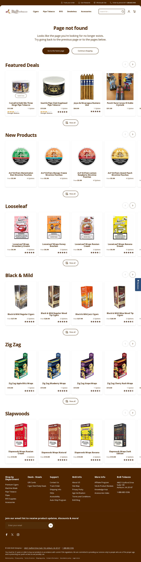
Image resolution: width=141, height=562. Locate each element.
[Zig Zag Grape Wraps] (87, 366)
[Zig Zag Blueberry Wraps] (54, 366)
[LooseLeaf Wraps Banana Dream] (120, 227)
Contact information (52, 558)
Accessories (10, 502)
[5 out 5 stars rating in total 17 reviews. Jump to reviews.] (62, 321)
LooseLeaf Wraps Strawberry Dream (21, 245)
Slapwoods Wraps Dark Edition (120, 452)
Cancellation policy (65, 558)
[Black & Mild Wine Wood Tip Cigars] (120, 296)
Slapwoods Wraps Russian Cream (20, 452)
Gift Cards (32, 482)
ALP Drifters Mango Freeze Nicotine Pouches (54, 174)
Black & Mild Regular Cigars (21, 314)
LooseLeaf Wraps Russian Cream (87, 245)
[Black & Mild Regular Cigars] (20, 296)
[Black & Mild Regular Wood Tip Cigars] (54, 296)
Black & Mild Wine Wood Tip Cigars (120, 314)
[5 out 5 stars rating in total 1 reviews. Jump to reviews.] (95, 111)
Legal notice (76, 558)
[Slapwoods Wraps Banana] (87, 435)
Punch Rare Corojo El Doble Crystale (120, 104)
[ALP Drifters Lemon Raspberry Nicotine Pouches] (87, 156)
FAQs (52, 493)
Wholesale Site (101, 3)
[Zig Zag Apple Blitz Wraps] (20, 366)
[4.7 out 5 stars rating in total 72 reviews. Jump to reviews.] (129, 391)
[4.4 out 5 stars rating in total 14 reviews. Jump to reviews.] (29, 460)
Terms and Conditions (81, 496)
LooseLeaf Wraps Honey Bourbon (54, 245)
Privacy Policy (77, 489)
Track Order (55, 486)
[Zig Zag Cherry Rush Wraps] (120, 366)
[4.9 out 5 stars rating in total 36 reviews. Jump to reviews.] (95, 321)
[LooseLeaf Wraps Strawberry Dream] (20, 227)
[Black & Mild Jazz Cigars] (87, 296)
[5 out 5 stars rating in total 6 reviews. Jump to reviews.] (95, 460)
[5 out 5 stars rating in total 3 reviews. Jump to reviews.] (129, 460)
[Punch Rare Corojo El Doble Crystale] (120, 86)
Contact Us (54, 482)
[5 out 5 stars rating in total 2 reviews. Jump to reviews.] (62, 112)
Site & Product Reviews (104, 486)
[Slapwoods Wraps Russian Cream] (20, 435)
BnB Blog (76, 500)
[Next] (133, 64)
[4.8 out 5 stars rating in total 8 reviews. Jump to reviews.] (29, 252)
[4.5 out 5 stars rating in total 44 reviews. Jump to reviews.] (29, 391)
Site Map (76, 486)
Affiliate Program (102, 482)
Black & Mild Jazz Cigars (86, 314)
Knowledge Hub (101, 489)
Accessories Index (102, 493)
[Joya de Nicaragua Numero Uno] (87, 86)
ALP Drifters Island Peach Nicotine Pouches (120, 174)
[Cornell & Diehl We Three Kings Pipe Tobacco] (20, 86)
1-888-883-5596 (123, 492)
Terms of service (29, 558)
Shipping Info (55, 489)
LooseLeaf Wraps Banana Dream (120, 245)
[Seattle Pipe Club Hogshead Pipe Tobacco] (54, 86)
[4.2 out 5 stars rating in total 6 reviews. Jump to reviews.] (95, 252)
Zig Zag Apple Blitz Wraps (21, 383)
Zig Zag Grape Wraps (87, 383)
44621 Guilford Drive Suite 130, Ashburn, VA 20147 (42, 548)
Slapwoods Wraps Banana (87, 452)
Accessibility (55, 496)
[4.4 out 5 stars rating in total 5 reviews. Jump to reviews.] (62, 252)
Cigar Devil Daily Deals (37, 486)
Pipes (7, 495)
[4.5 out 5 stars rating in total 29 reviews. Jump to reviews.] (129, 321)
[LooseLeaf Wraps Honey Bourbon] (54, 227)
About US (76, 482)
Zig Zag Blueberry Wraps (54, 383)
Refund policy (9, 558)
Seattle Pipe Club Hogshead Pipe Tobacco (54, 104)
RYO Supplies (10, 499)
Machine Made (11, 488)
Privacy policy (19, 558)
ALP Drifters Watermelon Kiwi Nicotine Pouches (21, 174)
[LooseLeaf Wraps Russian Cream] (87, 227)
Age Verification (78, 493)
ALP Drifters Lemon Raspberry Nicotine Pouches (87, 175)
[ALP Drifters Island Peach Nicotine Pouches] (120, 156)
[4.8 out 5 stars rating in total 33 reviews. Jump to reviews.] (29, 321)
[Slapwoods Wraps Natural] (54, 435)
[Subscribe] (50, 525)
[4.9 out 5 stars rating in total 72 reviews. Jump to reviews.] (62, 391)
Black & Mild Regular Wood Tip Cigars (54, 314)
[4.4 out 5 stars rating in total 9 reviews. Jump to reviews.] (62, 460)
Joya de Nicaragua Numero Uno (87, 104)
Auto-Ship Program (58, 500)
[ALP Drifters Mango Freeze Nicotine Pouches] (54, 156)
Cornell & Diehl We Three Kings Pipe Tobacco (21, 104)
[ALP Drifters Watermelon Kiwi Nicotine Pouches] (20, 156)
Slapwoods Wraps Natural (54, 452)
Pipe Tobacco (10, 492)
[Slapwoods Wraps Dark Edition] (120, 435)
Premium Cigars (12, 485)
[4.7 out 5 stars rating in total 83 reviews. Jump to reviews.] (95, 391)
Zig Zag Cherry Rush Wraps (120, 383)
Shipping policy (40, 558)
